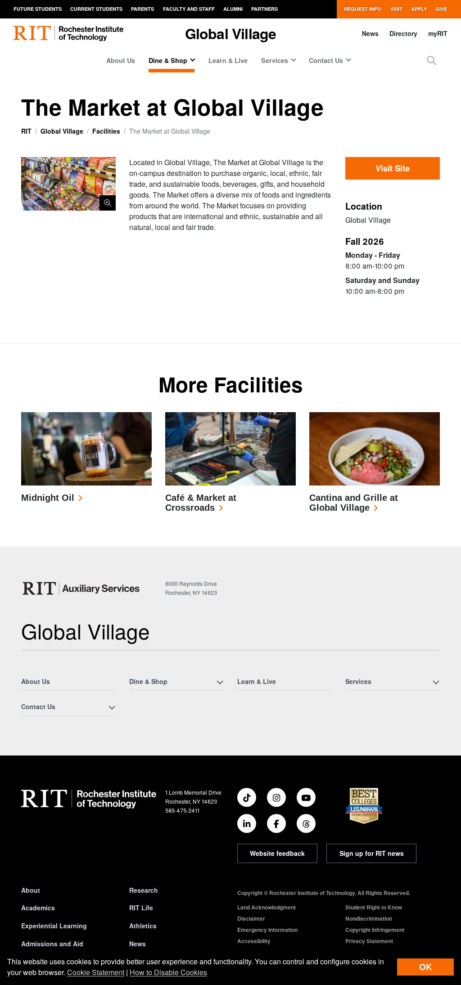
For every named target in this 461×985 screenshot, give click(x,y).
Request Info (362, 8)
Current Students (96, 8)
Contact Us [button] (326, 60)
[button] (431, 60)
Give (441, 8)
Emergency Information (267, 930)
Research (143, 890)
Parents (142, 8)
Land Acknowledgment (266, 907)
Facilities (106, 130)
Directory (403, 33)
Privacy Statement (369, 941)
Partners (264, 8)
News (370, 33)
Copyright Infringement (374, 930)
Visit (396, 8)
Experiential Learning (54, 925)
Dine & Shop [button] (168, 60)
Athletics (143, 925)
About (30, 890)
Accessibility (254, 941)
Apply (419, 8)
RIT (26, 130)
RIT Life (141, 907)
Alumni (233, 8)
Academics (38, 907)
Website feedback (277, 853)
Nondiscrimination (368, 918)
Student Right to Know (373, 907)
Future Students (38, 8)
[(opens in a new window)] (246, 797)
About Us (120, 60)
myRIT (437, 33)
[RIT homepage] (68, 33)
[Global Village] (83, 588)
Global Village (62, 130)
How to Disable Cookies (168, 972)
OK (425, 967)
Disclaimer (251, 918)
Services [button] (274, 60)
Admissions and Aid (52, 943)
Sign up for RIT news (371, 853)
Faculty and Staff (189, 8)
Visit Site (392, 168)
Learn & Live (228, 60)
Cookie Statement (95, 972)
